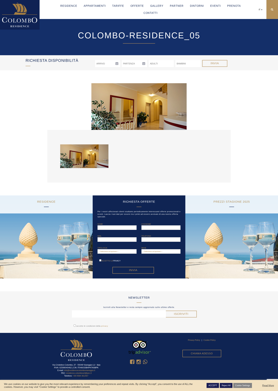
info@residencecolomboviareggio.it (79, 370)
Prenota (234, 6)
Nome (100, 224)
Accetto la (110, 261)
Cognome (146, 224)
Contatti (151, 13)
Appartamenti (95, 6)
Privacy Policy (194, 340)
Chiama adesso (202, 353)
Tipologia (102, 248)
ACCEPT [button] (212, 385)
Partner (177, 6)
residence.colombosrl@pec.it (79, 373)
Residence (68, 6)
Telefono (146, 236)
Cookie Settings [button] (242, 385)
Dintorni (197, 6)
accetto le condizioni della (92, 326)
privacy (116, 261)
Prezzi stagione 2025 (231, 201)
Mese (143, 248)
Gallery (156, 6)
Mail (99, 236)
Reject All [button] (226, 385)
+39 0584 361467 (80, 376)
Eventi (215, 6)
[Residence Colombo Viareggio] (20, 14)
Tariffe (118, 6)
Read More (268, 385)
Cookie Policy (210, 340)
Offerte (137, 6)
